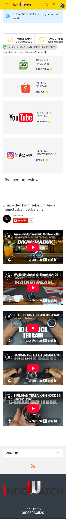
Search (47, 5)
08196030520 (24, 40)
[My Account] (54, 5)
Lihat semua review (20, 179)
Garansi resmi (55, 40)
